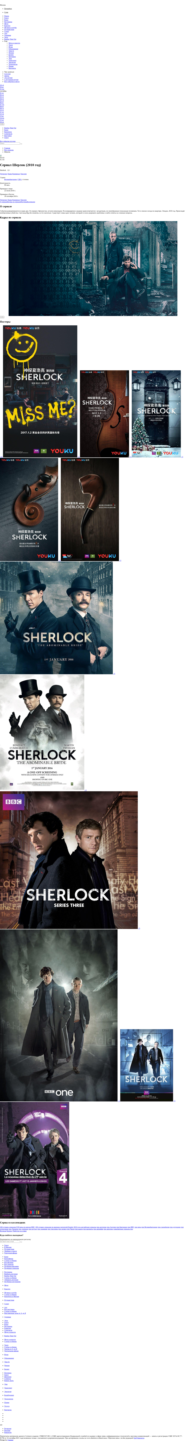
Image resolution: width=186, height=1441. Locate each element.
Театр (11, 45)
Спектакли (8, 134)
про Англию (111, 1227)
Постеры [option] (23, 202)
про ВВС (131, 1227)
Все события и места (11, 81)
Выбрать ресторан (11, 1274)
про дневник (23, 1229)
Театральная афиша (11, 1351)
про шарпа (79, 1229)
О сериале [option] (3, 202)
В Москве (8, 1247)
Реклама (7, 1430)
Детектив (3, 200)
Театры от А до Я (10, 1349)
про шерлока (108, 1229)
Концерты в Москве (11, 1296)
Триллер (23, 200)
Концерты (8, 132)
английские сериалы (88, 1227)
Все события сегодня (7, 141)
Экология (12, 62)
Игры (11, 47)
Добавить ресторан (11, 1280)
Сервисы (7, 1379)
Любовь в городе (10, 1251)
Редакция (7, 1428)
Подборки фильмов (11, 1266)
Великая (3, 1231)
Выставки (8, 136)
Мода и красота (14, 43)
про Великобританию (149, 1227)
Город (6, 18)
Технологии (13, 64)
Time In (11, 51)
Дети (6, 37)
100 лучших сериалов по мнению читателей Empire (54, 1227)
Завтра (6, 76)
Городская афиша (10, 1253)
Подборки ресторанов (12, 1282)
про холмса (62, 1229)
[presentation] (1, 124)
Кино (6, 20)
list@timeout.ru (139, 1438)
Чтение (11, 53)
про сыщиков (42, 1229)
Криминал (16, 200)
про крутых (33, 1229)
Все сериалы (9, 150)
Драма (9, 200)
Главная (7, 148)
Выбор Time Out (10, 39)
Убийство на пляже (19, 1231)
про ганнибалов (164, 1227)
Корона (9, 1231)
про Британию (121, 1227)
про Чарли (71, 1229)
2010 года (77, 1227)
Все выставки (9, 1309)
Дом (10, 58)
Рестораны (8, 22)
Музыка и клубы (10, 28)
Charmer (10, 1440)
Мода (6, 24)
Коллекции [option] (31, 202)
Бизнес (11, 55)
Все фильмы (8, 1262)
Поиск (6, 16)
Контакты (12, 68)
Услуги (6, 1406)
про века (138, 1227)
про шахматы (88, 1229)
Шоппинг (8, 1377)
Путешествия (9, 29)
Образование (13, 49)
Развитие (7, 1328)
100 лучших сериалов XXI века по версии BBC (17, 1227)
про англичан (101, 1227)
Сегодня (7, 74)
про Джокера (13, 1229)
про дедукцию (175, 1227)
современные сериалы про (123, 1229)
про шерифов (98, 1229)
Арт (5, 33)
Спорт (6, 31)
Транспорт (12, 60)
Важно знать (9, 1381)
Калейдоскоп (9, 1395)
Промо (11, 66)
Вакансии (8, 1432)
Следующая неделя (11, 80)
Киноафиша (8, 1259)
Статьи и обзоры (10, 1260)
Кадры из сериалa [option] (13, 202)
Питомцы (12, 57)
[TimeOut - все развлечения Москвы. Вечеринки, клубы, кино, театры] (4, 3)
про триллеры (53, 1229)
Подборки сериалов (11, 1268)
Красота (7, 26)
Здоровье (7, 35)
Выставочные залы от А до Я (15, 1313)
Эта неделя (8, 78)
